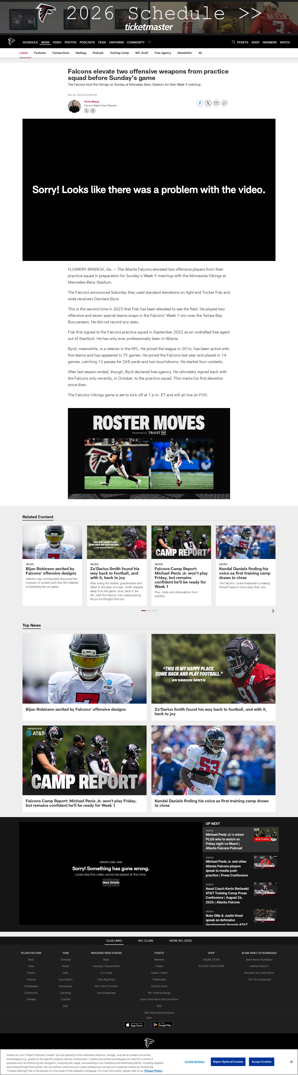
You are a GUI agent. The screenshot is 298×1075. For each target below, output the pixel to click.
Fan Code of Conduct (106, 986)
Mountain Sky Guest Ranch (259, 972)
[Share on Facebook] (200, 105)
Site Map (31, 999)
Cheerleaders (31, 986)
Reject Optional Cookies (228, 1061)
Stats (65, 972)
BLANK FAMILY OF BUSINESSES (259, 952)
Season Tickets (159, 972)
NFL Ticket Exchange (159, 992)
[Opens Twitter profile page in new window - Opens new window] (86, 110)
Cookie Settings (195, 1061)
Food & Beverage (106, 992)
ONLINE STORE (211, 959)
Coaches (65, 999)
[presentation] (273, 611)
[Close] (291, 1061)
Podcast (31, 979)
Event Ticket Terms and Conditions (159, 999)
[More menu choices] (149, 42)
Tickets (159, 966)
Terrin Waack (91, 101)
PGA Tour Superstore (259, 979)
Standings (65, 992)
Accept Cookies (261, 1061)
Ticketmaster (159, 979)
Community (31, 992)
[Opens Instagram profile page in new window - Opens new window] (92, 110)
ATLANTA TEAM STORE (211, 966)
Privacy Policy (153, 1070)
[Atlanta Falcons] (149, 1043)
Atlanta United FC (259, 966)
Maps (106, 959)
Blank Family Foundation (259, 959)
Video (31, 966)
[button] (143, 610)
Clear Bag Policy (106, 979)
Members (159, 959)
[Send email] (216, 105)
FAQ (159, 1005)
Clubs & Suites (159, 986)
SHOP (211, 952)
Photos (31, 972)
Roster (65, 966)
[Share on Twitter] (208, 105)
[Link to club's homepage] (11, 42)
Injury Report (66, 979)
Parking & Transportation (106, 966)
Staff (65, 1005)
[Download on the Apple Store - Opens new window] (134, 1025)
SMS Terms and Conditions (159, 1012)
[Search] (233, 42)
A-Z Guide (106, 972)
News (31, 959)
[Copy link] (224, 103)
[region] (149, 1062)
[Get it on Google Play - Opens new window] (162, 1027)
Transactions (65, 986)
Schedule (65, 959)
